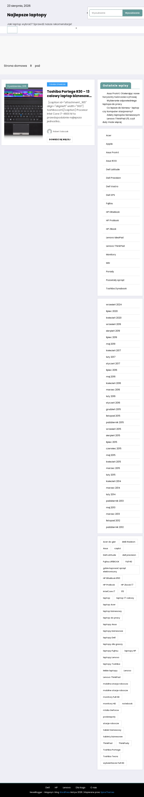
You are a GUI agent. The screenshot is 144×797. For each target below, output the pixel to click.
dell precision (129, 554)
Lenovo (127, 670)
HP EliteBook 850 (111, 578)
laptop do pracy (111, 617)
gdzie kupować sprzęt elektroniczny (114, 570)
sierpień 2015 (113, 435)
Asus (105, 548)
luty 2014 (111, 494)
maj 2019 (110, 343)
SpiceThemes (107, 792)
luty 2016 (110, 396)
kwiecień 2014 (113, 481)
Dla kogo (80, 787)
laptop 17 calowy (125, 597)
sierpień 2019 (113, 330)
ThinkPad (107, 743)
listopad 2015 (113, 415)
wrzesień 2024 (114, 304)
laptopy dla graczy (113, 644)
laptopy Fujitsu (110, 650)
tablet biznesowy (112, 729)
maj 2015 (110, 455)
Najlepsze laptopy (27, 15)
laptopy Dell (109, 637)
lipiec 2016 (111, 370)
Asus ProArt (112, 152)
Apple (109, 143)
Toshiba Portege (112, 749)
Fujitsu (109, 203)
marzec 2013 (113, 514)
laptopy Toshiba (111, 663)
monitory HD (109, 703)
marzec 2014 (113, 487)
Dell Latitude (113, 169)
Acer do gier (109, 541)
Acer (108, 135)
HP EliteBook (113, 212)
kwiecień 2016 (113, 383)
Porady (110, 271)
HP (56, 787)
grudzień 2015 (113, 409)
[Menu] (12, 29)
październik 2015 (115, 422)
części (117, 548)
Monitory (111, 254)
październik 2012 (115, 527)
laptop (106, 597)
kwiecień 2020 (114, 317)
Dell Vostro (112, 186)
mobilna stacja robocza (115, 683)
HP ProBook (112, 220)
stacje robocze (111, 723)
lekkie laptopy (110, 670)
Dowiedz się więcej (59, 139)
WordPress (65, 792)
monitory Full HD (111, 696)
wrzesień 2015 (113, 429)
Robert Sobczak (60, 131)
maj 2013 (110, 507)
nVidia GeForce (111, 710)
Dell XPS (110, 195)
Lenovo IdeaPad (114, 237)
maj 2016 (110, 376)
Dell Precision (113, 177)
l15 (122, 591)
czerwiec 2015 (113, 448)
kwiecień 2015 (113, 461)
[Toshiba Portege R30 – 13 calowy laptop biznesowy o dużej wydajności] (23, 112)
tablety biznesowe (113, 736)
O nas (93, 787)
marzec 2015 (113, 468)
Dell (47, 787)
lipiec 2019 (111, 337)
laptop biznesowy (112, 611)
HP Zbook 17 (127, 584)
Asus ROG (111, 160)
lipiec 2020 (112, 311)
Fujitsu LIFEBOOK (111, 561)
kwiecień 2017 (113, 350)
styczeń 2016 (113, 402)
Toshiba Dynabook (57, 84)
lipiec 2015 (111, 442)
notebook (127, 703)
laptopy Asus (110, 624)
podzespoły (109, 716)
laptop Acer (109, 604)
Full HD (129, 561)
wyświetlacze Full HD (113, 762)
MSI (108, 263)
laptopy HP (130, 650)
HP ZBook (111, 229)
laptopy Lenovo (111, 657)
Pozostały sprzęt (115, 280)
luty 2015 (110, 474)
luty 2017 (110, 357)
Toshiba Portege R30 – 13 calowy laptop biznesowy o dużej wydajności (69, 93)
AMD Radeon (128, 541)
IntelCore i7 (109, 591)
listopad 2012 (113, 520)
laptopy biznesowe (113, 630)
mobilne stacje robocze (115, 690)
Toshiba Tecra (110, 756)
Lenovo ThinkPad (115, 246)
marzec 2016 (113, 389)
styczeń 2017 (113, 363)
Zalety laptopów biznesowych (123, 115)
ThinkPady (124, 743)
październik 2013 (115, 500)
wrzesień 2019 (113, 324)
